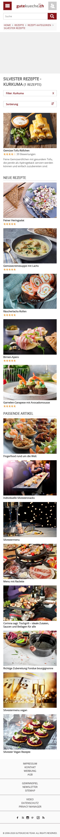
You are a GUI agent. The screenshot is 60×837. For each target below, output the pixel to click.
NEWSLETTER (30, 787)
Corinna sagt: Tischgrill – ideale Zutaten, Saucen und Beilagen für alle (26, 625)
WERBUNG (30, 770)
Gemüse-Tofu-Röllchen (16, 150)
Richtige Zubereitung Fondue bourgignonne (28, 668)
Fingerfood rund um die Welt (19, 456)
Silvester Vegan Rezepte (16, 751)
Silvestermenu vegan (15, 710)
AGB (30, 774)
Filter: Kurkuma (30, 93)
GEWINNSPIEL (30, 783)
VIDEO (30, 799)
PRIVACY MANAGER (30, 806)
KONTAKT (30, 767)
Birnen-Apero (11, 357)
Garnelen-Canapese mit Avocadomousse (26, 402)
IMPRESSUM (30, 763)
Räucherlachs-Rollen (14, 311)
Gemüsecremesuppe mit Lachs (21, 265)
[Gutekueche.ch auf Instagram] (27, 817)
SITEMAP (30, 790)
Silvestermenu (11, 539)
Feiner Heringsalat (13, 220)
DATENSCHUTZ (30, 803)
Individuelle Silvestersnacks (19, 497)
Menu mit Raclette (13, 581)
